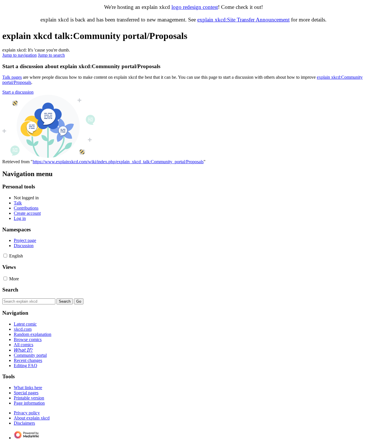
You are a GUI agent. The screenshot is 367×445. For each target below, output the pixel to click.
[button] (18, 92)
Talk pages (12, 77)
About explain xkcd (32, 418)
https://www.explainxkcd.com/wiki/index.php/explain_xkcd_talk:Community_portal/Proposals (118, 161)
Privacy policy (27, 412)
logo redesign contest (194, 7)
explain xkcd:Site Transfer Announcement (243, 20)
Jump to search (51, 55)
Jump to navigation (19, 55)
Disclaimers (24, 423)
